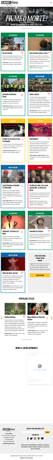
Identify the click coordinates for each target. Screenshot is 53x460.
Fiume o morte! (34, 94)
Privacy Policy (29, 458)
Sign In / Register (35, 449)
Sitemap (22, 458)
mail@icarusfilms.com (9, 443)
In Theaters (46, 445)
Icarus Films (30, 384)
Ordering (40, 447)
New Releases (33, 445)
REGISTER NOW (40, 275)
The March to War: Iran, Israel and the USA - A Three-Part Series (38, 187)
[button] (21, 28)
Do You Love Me (7, 53)
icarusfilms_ (37, 384)
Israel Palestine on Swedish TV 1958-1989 (10, 186)
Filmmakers (24, 447)
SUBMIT (47, 432)
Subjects (30, 447)
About (35, 447)
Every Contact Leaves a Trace (38, 53)
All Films (39, 445)
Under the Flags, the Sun (10, 273)
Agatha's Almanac (10, 317)
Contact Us (46, 447)
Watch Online (25, 445)
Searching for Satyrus (36, 231)
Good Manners (33, 138)
